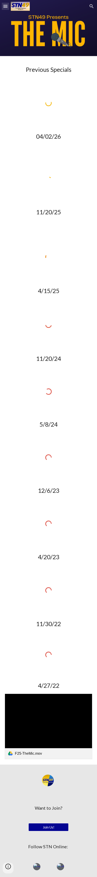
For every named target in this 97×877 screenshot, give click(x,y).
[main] (48, 69)
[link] (48, 726)
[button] (5, 6)
